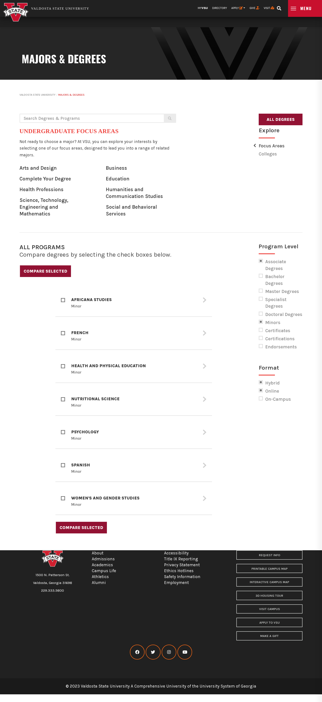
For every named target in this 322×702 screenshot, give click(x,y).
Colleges (268, 154)
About (97, 553)
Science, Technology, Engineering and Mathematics (43, 207)
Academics (102, 564)
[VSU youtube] (184, 652)
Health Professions (41, 189)
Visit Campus (269, 609)
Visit (267, 8)
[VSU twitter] (153, 652)
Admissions (103, 558)
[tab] (133, 300)
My (203, 8)
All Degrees (281, 119)
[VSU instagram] (169, 652)
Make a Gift (269, 636)
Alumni (99, 582)
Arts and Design (38, 168)
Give (252, 8)
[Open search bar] (279, 7)
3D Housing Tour (269, 596)
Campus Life (104, 570)
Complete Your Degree (45, 179)
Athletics (100, 576)
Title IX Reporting (181, 558)
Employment (176, 582)
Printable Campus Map (269, 569)
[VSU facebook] (137, 652)
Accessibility (176, 553)
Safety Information (182, 576)
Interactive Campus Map (269, 582)
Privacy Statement (182, 564)
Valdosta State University (37, 94)
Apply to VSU (269, 622)
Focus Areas (272, 145)
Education (117, 179)
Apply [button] (235, 8)
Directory (219, 8)
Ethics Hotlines (179, 570)
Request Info (269, 555)
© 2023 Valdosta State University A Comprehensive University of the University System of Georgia (161, 686)
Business (116, 168)
